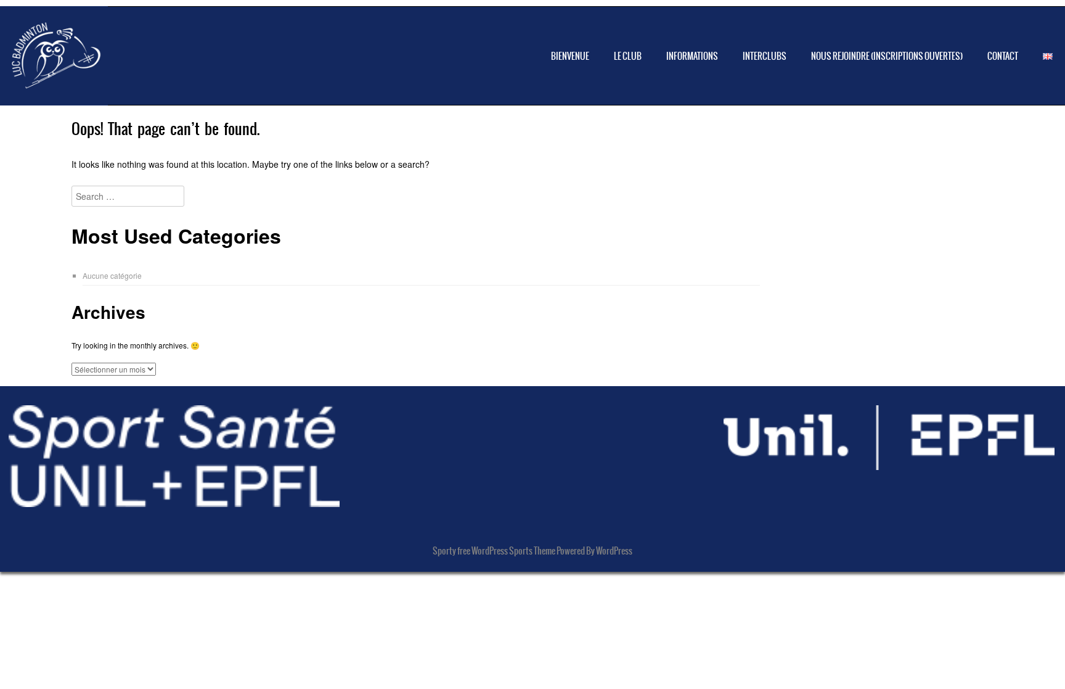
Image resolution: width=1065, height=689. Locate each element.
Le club (628, 56)
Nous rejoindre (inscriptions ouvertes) (887, 56)
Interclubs (764, 56)
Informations (692, 56)
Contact (1002, 56)
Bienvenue (570, 56)
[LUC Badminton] (54, 87)
